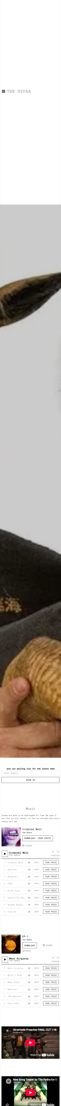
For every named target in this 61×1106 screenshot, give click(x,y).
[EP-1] (11, 944)
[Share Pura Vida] (29, 1003)
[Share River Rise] (29, 890)
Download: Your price (37, 838)
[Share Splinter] (29, 869)
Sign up (30, 780)
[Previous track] (53, 851)
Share (28, 845)
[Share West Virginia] (29, 968)
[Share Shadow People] (29, 904)
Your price (51, 862)
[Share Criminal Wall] (29, 862)
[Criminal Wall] (11, 836)
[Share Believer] (29, 989)
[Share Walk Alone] (29, 982)
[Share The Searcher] (29, 996)
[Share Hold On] (29, 912)
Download (29, 945)
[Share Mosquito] (29, 876)
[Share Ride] (29, 883)
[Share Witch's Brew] (29, 975)
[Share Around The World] (29, 897)
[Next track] (58, 851)
